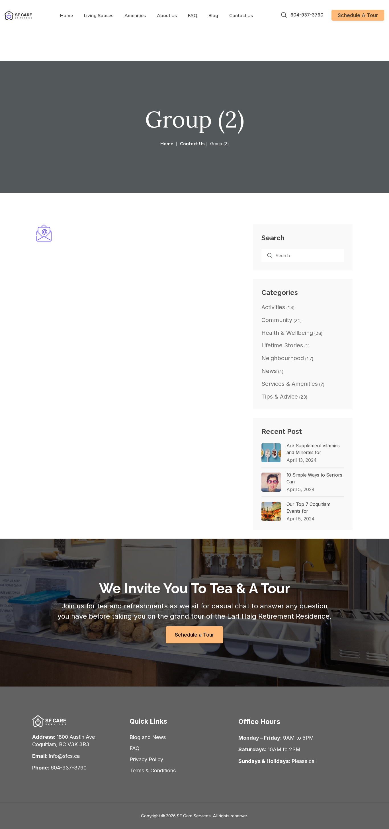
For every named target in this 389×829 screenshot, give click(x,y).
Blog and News (148, 737)
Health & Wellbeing (287, 332)
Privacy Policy (146, 759)
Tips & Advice (279, 396)
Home (66, 15)
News (269, 371)
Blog (213, 15)
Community (276, 320)
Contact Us (241, 15)
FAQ (192, 15)
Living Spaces (98, 15)
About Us (167, 15)
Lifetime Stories (282, 345)
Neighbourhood (282, 358)
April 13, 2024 (301, 460)
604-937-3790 (307, 15)
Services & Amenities (289, 383)
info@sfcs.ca (64, 756)
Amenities (135, 15)
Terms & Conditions (153, 770)
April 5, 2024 (300, 489)
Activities (273, 307)
